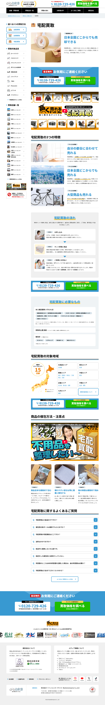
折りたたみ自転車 (16, 67)
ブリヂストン (14, 95)
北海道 (60, 367)
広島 (80, 385)
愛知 (80, 375)
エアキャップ (49, 340)
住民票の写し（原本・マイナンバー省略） (47, 316)
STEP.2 (49, 246)
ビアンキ (13, 90)
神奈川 (68, 375)
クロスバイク (14, 58)
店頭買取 (17, 35)
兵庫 (69, 385)
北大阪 (60, 385)
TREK (12, 81)
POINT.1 (35, 487)
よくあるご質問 (75, 10)
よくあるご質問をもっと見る (65, 579)
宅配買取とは (69, 33)
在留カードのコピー (42, 318)
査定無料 (47, 71)
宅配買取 (17, 41)
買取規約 (31, 679)
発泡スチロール (70, 340)
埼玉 (59, 377)
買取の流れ (44, 10)
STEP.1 (49, 232)
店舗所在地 (21, 679)
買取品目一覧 (29, 10)
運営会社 (91, 10)
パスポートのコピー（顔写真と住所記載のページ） (78, 313)
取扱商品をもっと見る (15, 100)
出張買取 (17, 29)
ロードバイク (14, 53)
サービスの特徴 (72, 144)
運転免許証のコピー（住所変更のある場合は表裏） (49, 313)
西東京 (63, 375)
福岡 (59, 393)
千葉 (72, 375)
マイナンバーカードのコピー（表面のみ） (71, 316)
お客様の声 (60, 10)
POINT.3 (82, 487)
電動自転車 (14, 72)
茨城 (63, 377)
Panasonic (14, 86)
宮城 (80, 367)
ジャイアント (14, 76)
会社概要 (11, 679)
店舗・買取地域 (14, 10)
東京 (59, 375)
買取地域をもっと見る (15, 179)
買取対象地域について (86, 392)
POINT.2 (58, 487)
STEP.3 (49, 260)
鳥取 (84, 385)
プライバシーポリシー (45, 679)
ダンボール (40, 340)
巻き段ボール (60, 340)
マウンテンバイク (16, 63)
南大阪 (65, 385)
